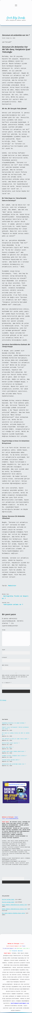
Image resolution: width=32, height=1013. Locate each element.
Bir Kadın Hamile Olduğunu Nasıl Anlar (13, 913)
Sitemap (3, 700)
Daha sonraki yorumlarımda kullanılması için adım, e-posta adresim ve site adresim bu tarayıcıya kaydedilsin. (15, 677)
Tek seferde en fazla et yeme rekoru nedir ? (15, 738)
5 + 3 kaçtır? (6, 682)
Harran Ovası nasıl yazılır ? (10, 743)
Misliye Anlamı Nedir (8, 899)
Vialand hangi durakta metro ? (11, 760)
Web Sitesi (5, 665)
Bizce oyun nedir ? (7, 747)
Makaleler (12, 586)
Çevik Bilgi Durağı (16, 18)
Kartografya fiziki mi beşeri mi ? (15, 597)
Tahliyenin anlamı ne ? (13, 604)
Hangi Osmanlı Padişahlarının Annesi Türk (14, 904)
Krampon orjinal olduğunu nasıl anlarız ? (14, 755)
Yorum (3, 630)
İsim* (3, 649)
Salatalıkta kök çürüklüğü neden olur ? (14, 764)
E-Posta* (4, 657)
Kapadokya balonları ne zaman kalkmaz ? (14, 723)
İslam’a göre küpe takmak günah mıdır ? (14, 751)
